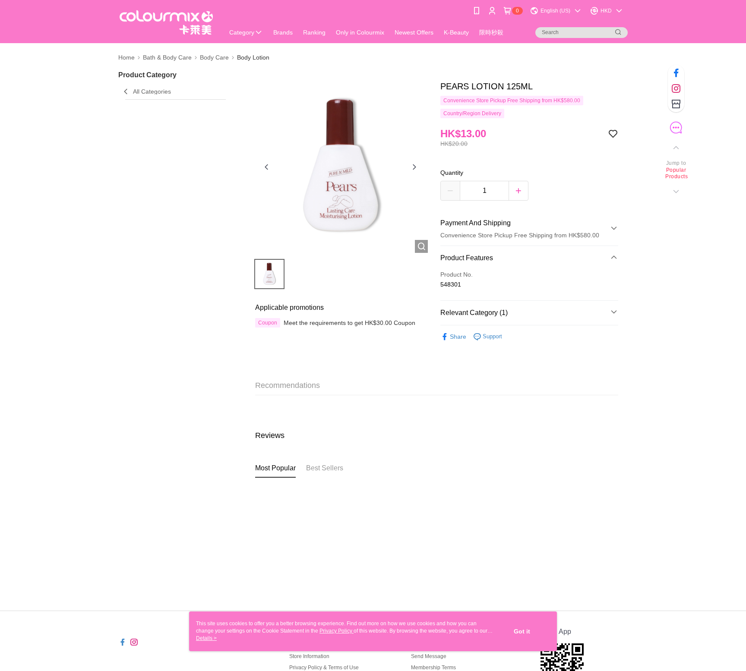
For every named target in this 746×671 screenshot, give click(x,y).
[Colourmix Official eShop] (166, 23)
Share (458, 336)
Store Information (309, 656)
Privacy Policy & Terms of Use (324, 668)
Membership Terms (433, 668)
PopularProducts (676, 173)
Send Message (428, 656)
